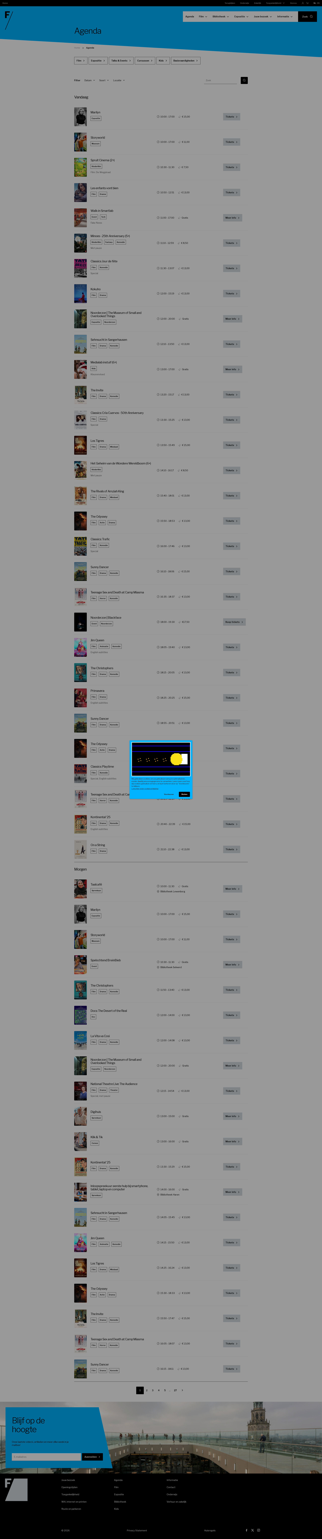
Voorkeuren (169, 794)
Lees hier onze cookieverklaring (144, 789)
